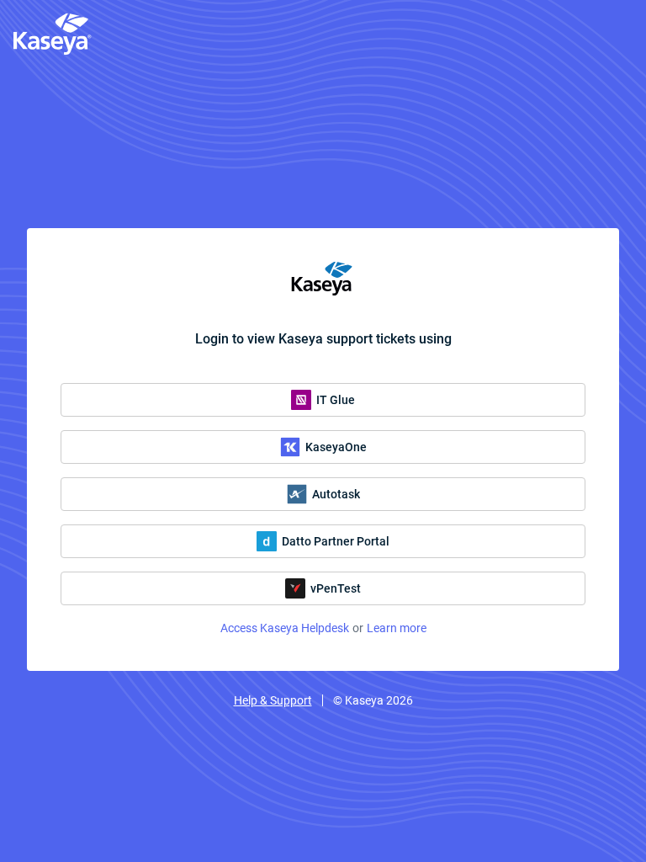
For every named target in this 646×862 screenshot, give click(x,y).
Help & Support (273, 700)
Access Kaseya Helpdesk (284, 628)
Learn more (396, 628)
